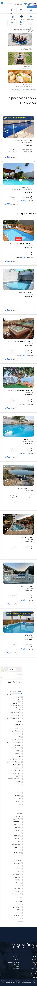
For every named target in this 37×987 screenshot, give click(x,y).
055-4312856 (28, 541)
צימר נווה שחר (28, 439)
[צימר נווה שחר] (18, 436)
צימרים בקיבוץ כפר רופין (24, 488)
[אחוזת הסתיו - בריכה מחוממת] (18, 137)
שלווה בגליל (28, 635)
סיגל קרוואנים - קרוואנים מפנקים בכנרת (20, 390)
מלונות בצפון (16, 968)
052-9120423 (28, 443)
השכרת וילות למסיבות (13, 963)
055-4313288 (28, 145)
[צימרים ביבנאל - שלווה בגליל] (18, 632)
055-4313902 (28, 590)
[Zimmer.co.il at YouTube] (28, 943)
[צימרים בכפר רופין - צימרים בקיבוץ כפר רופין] (18, 485)
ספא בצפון (16, 964)
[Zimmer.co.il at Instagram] (33, 945)
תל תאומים (21, 189)
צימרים (34, 90)
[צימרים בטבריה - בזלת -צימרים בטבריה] (18, 289)
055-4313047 (28, 247)
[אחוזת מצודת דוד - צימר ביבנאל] (18, 534)
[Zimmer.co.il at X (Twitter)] (18, 945)
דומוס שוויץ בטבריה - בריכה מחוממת (21, 243)
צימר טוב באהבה (27, 188)
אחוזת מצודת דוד (26, 537)
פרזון (22, 142)
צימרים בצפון (27, 90)
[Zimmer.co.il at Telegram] (23, 945)
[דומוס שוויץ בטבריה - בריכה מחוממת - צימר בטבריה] (18, 240)
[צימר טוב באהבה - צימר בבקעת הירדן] (18, 185)
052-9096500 (28, 394)
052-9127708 (28, 345)
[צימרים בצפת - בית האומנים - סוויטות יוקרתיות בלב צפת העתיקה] (18, 338)
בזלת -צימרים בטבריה (25, 292)
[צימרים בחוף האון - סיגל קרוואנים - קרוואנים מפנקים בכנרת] (18, 387)
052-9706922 (28, 192)
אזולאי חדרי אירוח (26, 586)
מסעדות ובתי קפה (26, 85)
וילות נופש (16, 959)
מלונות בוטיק (16, 966)
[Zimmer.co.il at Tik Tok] (13, 945)
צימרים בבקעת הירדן (17, 90)
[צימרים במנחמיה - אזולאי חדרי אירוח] (18, 583)
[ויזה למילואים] (11, 676)
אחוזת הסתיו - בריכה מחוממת (23, 140)
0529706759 (29, 639)
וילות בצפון (16, 961)
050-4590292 (28, 296)
